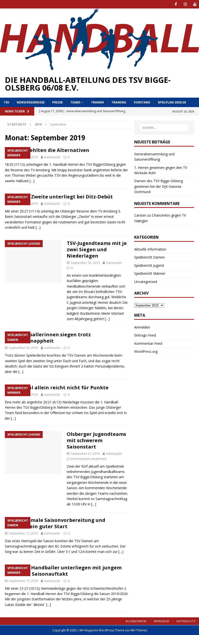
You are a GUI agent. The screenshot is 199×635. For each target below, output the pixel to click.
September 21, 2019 (85, 453)
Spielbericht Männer (149, 273)
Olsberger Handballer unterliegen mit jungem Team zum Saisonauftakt (63, 570)
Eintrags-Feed (145, 335)
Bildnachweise (136, 621)
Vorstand (142, 102)
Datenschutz (185, 621)
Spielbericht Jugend (149, 265)
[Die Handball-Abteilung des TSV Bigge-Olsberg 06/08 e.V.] (99, 67)
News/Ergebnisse (31, 102)
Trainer (97, 102)
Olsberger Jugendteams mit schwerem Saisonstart (96, 440)
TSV (6, 102)
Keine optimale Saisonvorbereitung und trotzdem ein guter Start (55, 523)
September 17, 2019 (23, 533)
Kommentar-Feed (148, 343)
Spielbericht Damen (149, 257)
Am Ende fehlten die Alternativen (47, 150)
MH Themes (139, 630)
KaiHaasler (52, 157)
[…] (32, 181)
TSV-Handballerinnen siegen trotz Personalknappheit (48, 337)
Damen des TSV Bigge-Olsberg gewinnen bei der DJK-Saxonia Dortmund (158, 186)
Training (118, 102)
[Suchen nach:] (164, 128)
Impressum (161, 621)
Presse (57, 102)
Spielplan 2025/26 (172, 102)
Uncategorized (145, 281)
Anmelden (142, 327)
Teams (75, 102)
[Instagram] (185, 4)
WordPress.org (146, 351)
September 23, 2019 (23, 347)
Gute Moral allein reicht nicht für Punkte (56, 387)
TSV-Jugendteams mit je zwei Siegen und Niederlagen (97, 249)
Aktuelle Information (150, 249)
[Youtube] (195, 4)
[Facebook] (176, 4)
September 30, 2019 (85, 262)
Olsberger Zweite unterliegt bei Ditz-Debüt (59, 196)
